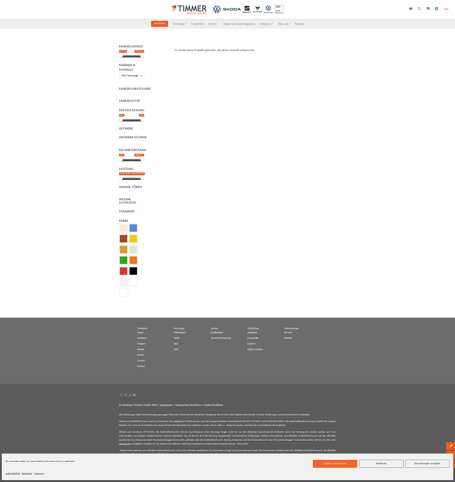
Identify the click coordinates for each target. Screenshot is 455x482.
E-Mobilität (197, 23)
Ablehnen (381, 463)
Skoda (177, 338)
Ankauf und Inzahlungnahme (239, 23)
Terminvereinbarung (221, 338)
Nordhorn (142, 338)
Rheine (140, 349)
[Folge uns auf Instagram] (125, 395)
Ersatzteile (252, 338)
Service (212, 23)
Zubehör (251, 343)
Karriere (299, 23)
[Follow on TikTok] (130, 395)
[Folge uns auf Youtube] (134, 395)
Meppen (141, 343)
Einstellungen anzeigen (427, 463)
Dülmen (141, 366)
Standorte (265, 23)
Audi (176, 349)
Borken (140, 355)
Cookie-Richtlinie (12, 474)
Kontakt (288, 338)
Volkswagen (180, 332)
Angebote (252, 332)
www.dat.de (124, 444)
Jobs (446, 9)
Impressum (39, 474)
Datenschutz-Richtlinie (188, 405)
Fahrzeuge (178, 23)
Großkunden (217, 332)
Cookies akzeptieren (335, 463)
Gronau (140, 360)
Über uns (283, 23)
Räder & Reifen (255, 349)
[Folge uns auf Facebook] (121, 395)
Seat (176, 343)
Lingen (140, 332)
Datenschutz (27, 474)
